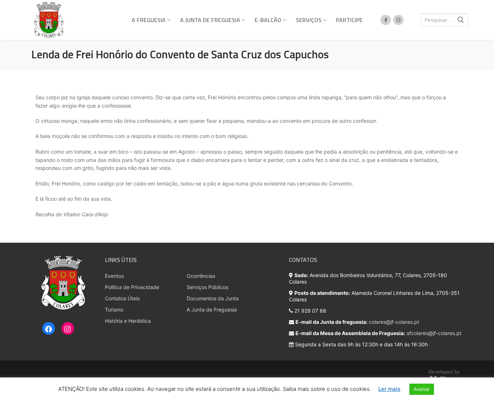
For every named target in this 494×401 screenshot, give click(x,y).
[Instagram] (67, 329)
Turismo (114, 309)
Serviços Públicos (207, 287)
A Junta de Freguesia (212, 309)
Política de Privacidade (132, 287)
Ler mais (389, 388)
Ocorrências (201, 276)
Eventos (114, 276)
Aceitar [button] (422, 389)
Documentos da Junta (213, 298)
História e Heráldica (128, 321)
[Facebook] (48, 329)
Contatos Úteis (122, 298)
